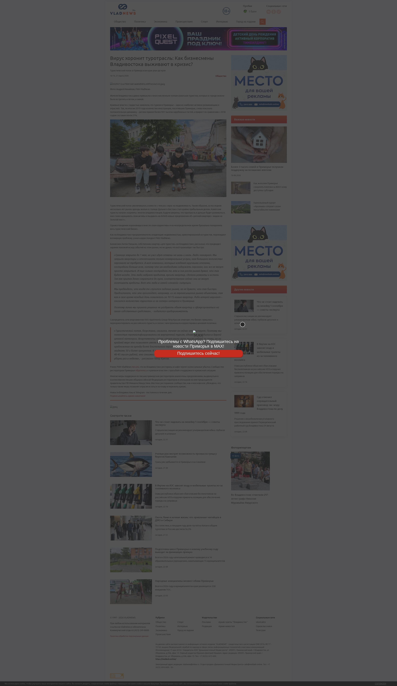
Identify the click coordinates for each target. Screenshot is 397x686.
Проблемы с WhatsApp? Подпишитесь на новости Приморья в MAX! (198, 344)
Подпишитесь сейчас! (198, 353)
